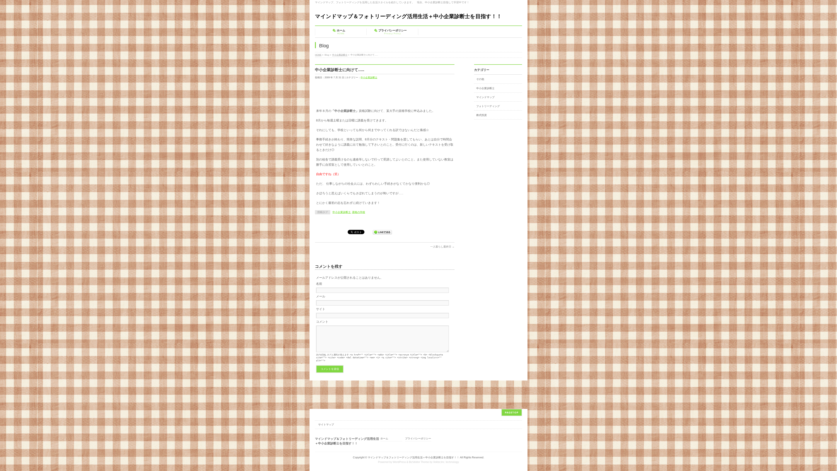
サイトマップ (326, 424)
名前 (319, 283)
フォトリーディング (488, 106)
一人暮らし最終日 (442, 246)
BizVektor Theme (419, 462)
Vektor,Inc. (439, 462)
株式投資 (481, 115)
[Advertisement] (394, 95)
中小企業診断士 (339, 55)
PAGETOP (512, 412)
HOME (318, 55)
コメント (322, 321)
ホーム (384, 438)
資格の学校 (358, 212)
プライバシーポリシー (418, 438)
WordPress (399, 462)
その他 (480, 79)
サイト (320, 309)
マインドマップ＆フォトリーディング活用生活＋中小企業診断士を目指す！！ (408, 16)
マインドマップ (485, 97)
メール (320, 296)
